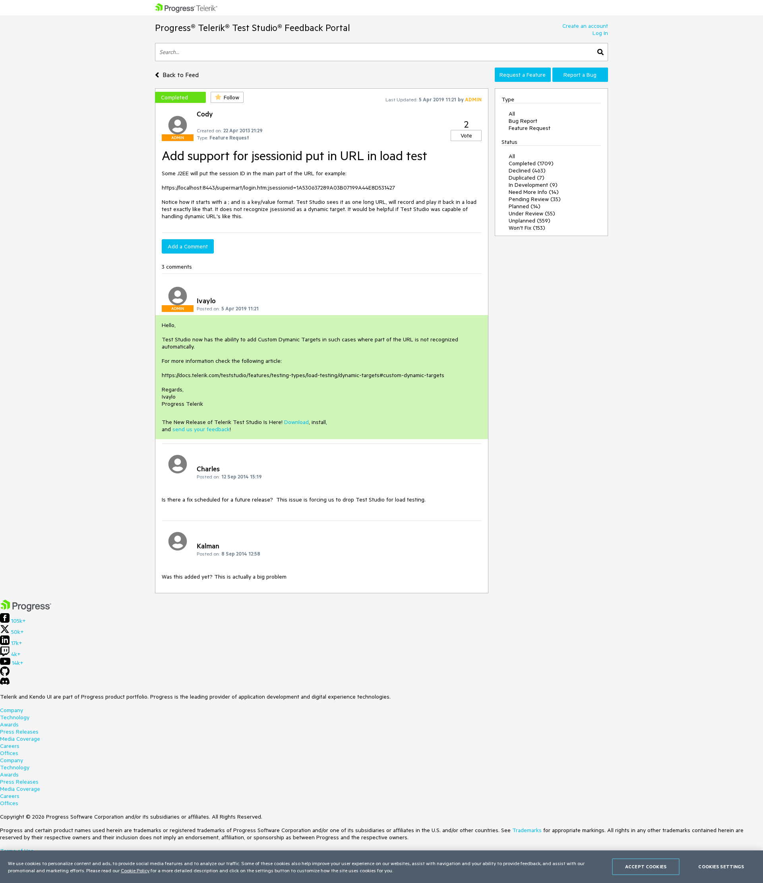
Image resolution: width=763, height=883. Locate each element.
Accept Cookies (645, 866)
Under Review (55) (532, 213)
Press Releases (19, 731)
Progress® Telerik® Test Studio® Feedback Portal (252, 27)
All (512, 113)
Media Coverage (20, 738)
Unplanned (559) (529, 220)
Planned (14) (524, 206)
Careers (9, 745)
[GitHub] (5, 674)
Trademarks (527, 830)
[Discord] (5, 683)
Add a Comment (188, 246)
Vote (466, 135)
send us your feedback (201, 429)
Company (11, 710)
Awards (9, 724)
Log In (600, 33)
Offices (9, 753)
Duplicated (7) (526, 177)
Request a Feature (523, 74)
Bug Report (523, 120)
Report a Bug (580, 74)
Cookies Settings (721, 866)
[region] (381, 866)
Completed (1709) (531, 163)
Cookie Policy (135, 870)
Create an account (585, 25)
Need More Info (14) (534, 192)
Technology (14, 717)
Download (296, 422)
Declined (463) (527, 170)
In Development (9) (533, 184)
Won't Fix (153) (527, 227)
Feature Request (529, 128)
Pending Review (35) (535, 199)
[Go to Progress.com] (26, 609)
